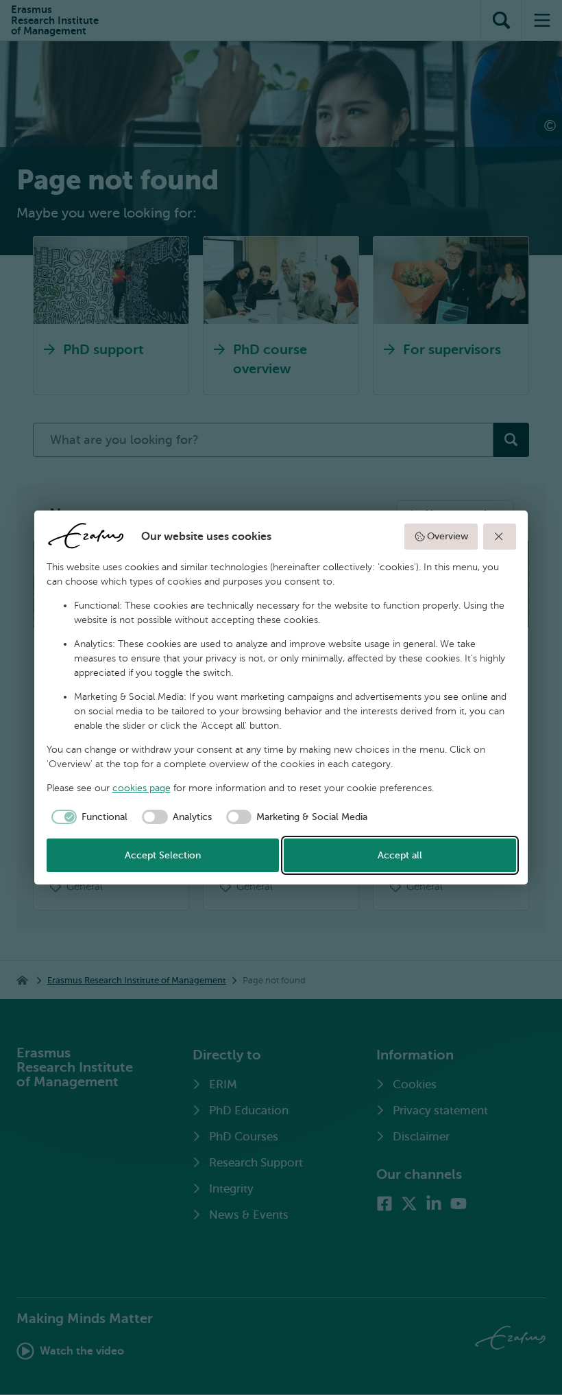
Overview (447, 536)
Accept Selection (163, 855)
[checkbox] (87, 817)
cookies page (141, 788)
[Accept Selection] (499, 537)
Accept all (400, 855)
